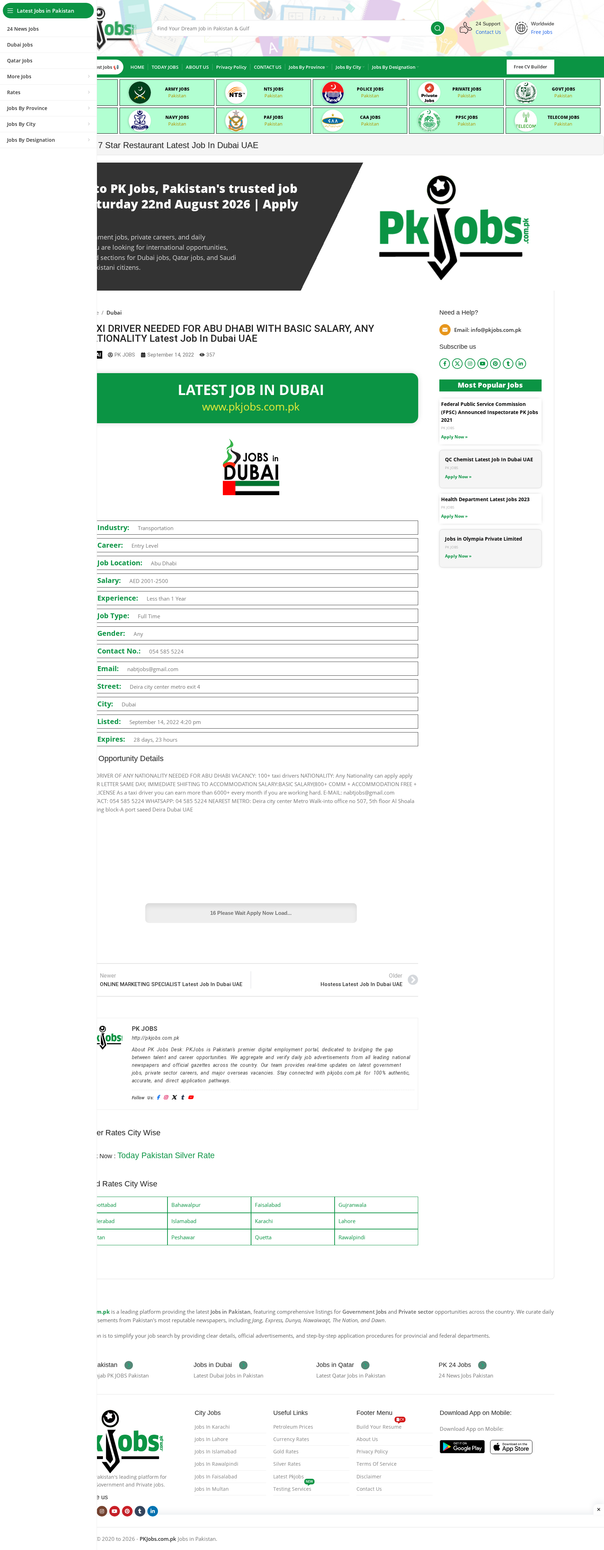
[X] (174, 1098)
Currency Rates (291, 1439)
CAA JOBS (370, 117)
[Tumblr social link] (508, 363)
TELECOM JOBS (563, 117)
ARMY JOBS (177, 89)
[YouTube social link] (482, 363)
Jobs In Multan (212, 1488)
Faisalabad (268, 1204)
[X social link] (457, 363)
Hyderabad (101, 1220)
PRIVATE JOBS (466, 89)
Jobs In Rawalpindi (216, 1463)
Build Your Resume (380, 1425)
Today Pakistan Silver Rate (166, 1155)
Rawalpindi (351, 1237)
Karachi (264, 1220)
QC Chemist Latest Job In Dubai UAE (489, 459)
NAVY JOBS (177, 117)
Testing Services (293, 1487)
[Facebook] (158, 1098)
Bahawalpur (186, 1204)
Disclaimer (369, 1476)
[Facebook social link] (444, 363)
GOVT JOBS (563, 89)
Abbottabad (102, 1204)
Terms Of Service (376, 1463)
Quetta (263, 1237)
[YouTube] (190, 1098)
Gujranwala (352, 1204)
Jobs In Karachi (212, 1426)
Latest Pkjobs (288, 1476)
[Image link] (118, 1439)
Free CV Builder (530, 66)
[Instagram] (165, 1098)
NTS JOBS (273, 89)
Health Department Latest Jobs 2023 (485, 499)
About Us (367, 1439)
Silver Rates (287, 1463)
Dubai (114, 312)
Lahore (346, 1220)
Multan (96, 1237)
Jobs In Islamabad (216, 1451)
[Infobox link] (102, 1365)
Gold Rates (286, 1451)
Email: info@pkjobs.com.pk (487, 329)
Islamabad (183, 1220)
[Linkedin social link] (520, 363)
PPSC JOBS (467, 117)
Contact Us (369, 1488)
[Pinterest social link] (495, 363)
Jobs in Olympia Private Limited (483, 538)
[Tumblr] (182, 1098)
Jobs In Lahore (211, 1439)
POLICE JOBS (370, 89)
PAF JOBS (273, 117)
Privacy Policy (372, 1451)
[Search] (437, 28)
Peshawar (183, 1237)
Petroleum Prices (293, 1426)
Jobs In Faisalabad (216, 1476)
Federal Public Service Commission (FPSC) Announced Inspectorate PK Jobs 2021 (489, 412)
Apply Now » (454, 437)
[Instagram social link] (470, 363)
